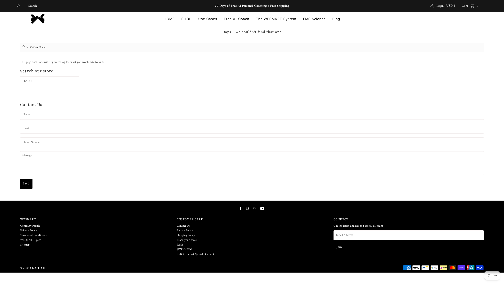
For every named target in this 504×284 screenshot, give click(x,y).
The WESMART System (276, 19)
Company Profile (30, 226)
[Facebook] (240, 208)
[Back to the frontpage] (24, 47)
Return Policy (185, 230)
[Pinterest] (254, 208)
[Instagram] (247, 208)
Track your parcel (187, 240)
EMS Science (314, 19)
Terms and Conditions (33, 235)
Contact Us (183, 226)
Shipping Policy (186, 235)
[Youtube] (262, 208)
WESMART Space (30, 240)
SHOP (186, 19)
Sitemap (25, 245)
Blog (336, 19)
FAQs (180, 245)
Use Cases (207, 19)
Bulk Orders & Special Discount (195, 254)
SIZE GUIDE (185, 249)
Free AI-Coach (236, 19)
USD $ (451, 5)
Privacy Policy (28, 230)
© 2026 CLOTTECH (32, 268)
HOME (169, 19)
